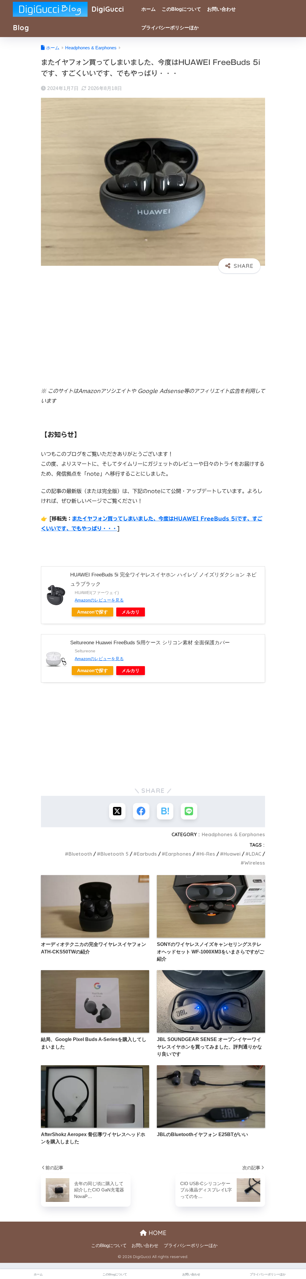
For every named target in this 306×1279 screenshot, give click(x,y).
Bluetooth (80, 854)
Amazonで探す (92, 611)
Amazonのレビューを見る (99, 600)
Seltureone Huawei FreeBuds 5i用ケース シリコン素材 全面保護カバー (150, 642)
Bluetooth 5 (114, 854)
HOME (156, 1233)
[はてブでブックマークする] (165, 811)
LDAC (255, 854)
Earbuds (147, 854)
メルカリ (131, 611)
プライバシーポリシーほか (170, 27)
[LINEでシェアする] (189, 811)
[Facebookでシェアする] (141, 811)
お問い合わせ (221, 9)
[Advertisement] (153, 324)
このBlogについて (181, 9)
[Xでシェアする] (117, 811)
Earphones (178, 854)
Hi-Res (207, 854)
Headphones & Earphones (233, 834)
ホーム (148, 9)
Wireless (254, 863)
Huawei (232, 854)
